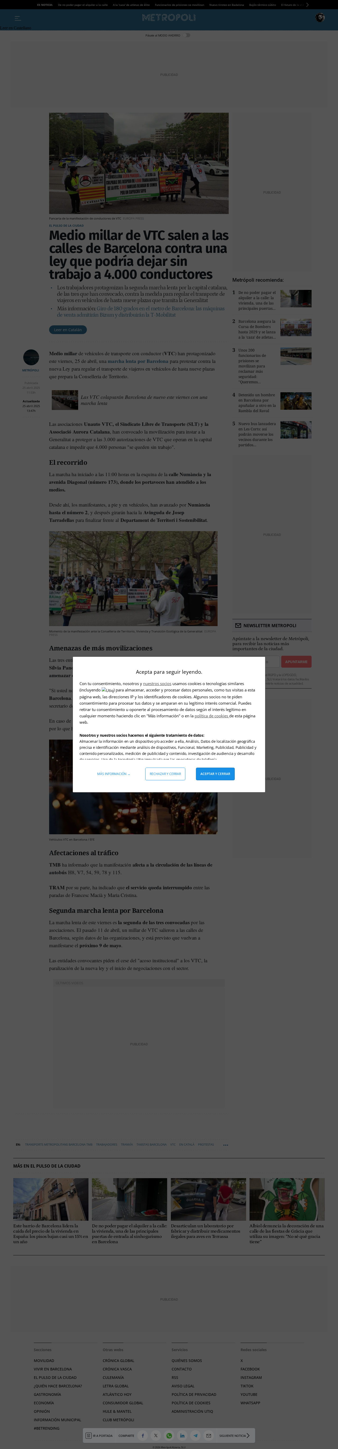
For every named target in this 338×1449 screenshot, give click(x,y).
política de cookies (212, 715)
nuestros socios (157, 683)
